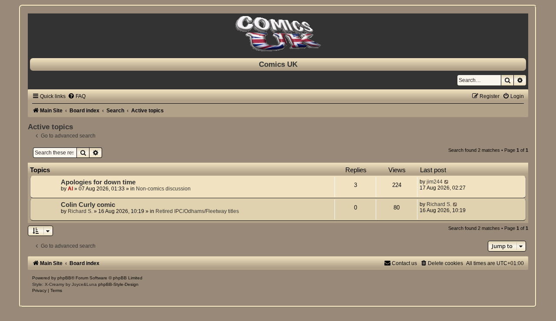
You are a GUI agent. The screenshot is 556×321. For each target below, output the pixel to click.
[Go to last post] (447, 182)
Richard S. (80, 211)
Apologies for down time (98, 182)
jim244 (435, 182)
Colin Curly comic (88, 204)
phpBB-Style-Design (118, 284)
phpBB (64, 277)
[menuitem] (77, 96)
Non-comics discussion (163, 189)
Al (70, 189)
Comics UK (278, 64)
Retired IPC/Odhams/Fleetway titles (197, 211)
